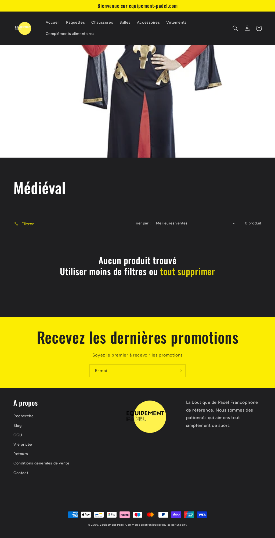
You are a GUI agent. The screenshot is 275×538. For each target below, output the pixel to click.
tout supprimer (187, 271)
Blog (17, 425)
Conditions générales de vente (41, 463)
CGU (17, 435)
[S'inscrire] (180, 371)
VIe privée (22, 444)
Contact (20, 473)
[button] (235, 28)
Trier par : (142, 223)
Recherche (23, 416)
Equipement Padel (112, 524)
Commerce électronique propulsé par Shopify (156, 524)
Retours (20, 454)
